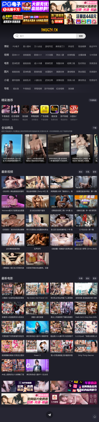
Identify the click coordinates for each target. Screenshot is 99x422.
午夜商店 (27, 88)
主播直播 (82, 55)
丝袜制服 (71, 55)
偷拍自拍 (27, 63)
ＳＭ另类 (93, 55)
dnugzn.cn (49, 29)
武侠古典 (49, 80)
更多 (94, 172)
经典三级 (71, 63)
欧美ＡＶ (38, 55)
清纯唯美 (71, 71)
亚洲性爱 (16, 63)
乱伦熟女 (82, 63)
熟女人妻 (60, 55)
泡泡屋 (71, 88)
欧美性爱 (49, 63)
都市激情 (16, 80)
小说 (6, 80)
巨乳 (87, 172)
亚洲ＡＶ (16, 55)
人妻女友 (38, 80)
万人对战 (38, 46)
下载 (94, 128)
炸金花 (71, 46)
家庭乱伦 (27, 80)
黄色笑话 (82, 80)
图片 (6, 71)
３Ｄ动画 (49, 55)
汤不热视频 (49, 88)
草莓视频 (38, 88)
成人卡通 (38, 63)
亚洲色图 (27, 71)
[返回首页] (95, 417)
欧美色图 (38, 71)
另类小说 (71, 80)
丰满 (80, 278)
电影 (6, 63)
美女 (80, 172)
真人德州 (27, 46)
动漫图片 (49, 71)
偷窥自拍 (16, 71)
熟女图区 (82, 71)
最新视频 (7, 172)
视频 (6, 54)
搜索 (81, 36)
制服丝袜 (60, 63)
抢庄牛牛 (93, 46)
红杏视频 (60, 88)
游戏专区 (49, 46)
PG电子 (16, 46)
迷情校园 (60, 80)
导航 (6, 88)
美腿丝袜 (60, 71)
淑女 (87, 278)
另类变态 (93, 63)
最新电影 (7, 278)
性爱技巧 (93, 80)
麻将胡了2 (60, 46)
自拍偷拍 (27, 55)
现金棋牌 (82, 46)
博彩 (6, 46)
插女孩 (16, 88)
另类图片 (93, 71)
